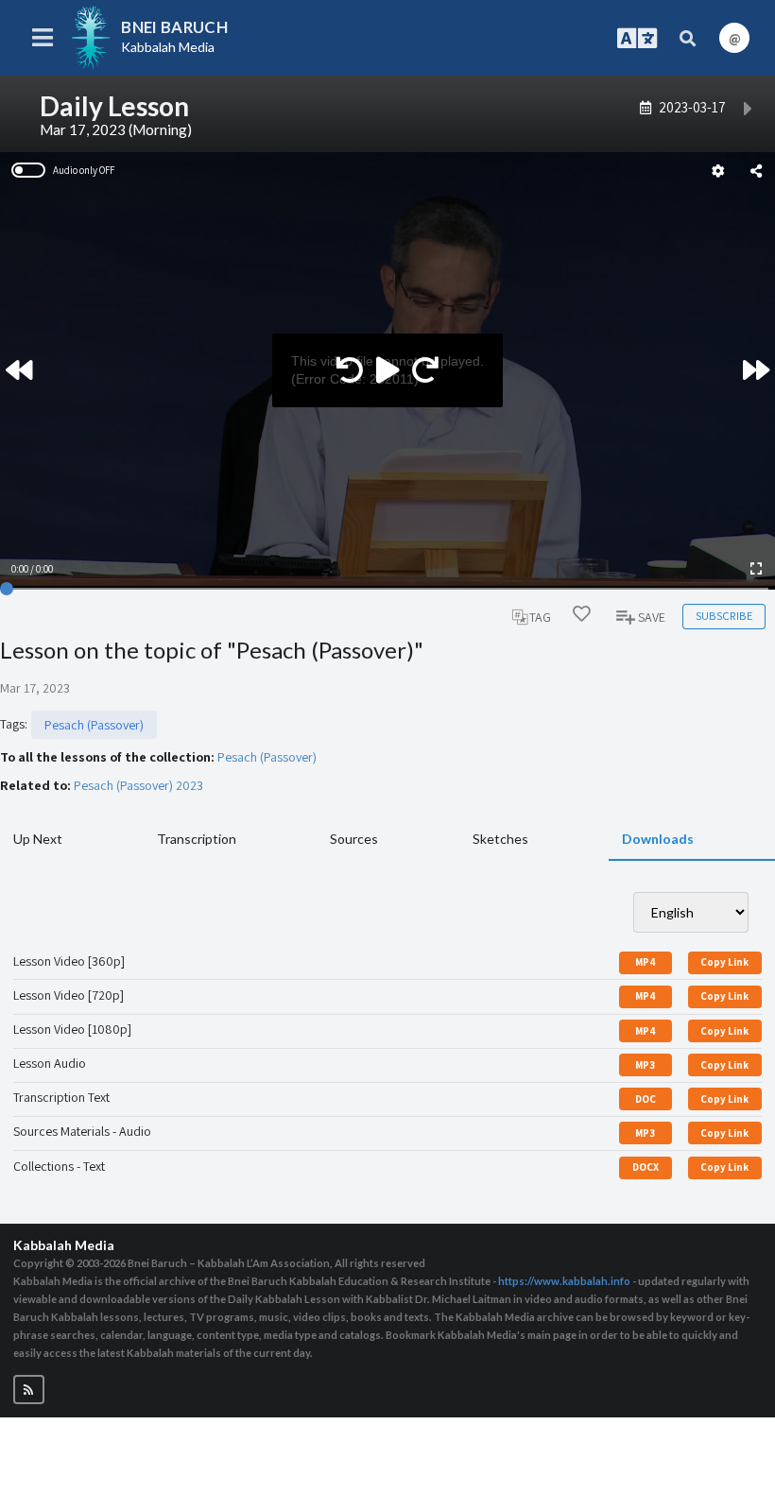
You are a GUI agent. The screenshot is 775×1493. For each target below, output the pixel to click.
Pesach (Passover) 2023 (138, 785)
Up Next (37, 839)
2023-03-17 (692, 106)
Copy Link (724, 962)
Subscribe (724, 616)
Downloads (658, 839)
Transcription (196, 839)
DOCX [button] (645, 1167)
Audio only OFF (83, 170)
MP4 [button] (645, 962)
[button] (28, 1389)
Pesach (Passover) (94, 724)
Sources (354, 839)
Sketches (500, 839)
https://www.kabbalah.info (564, 1281)
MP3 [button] (645, 1065)
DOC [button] (645, 1099)
